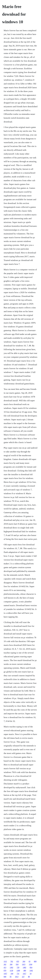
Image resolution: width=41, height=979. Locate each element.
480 (24, 970)
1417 (24, 973)
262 (5, 964)
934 (17, 964)
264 (24, 961)
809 (35, 961)
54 (30, 973)
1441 (31, 970)
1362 (11, 967)
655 (18, 961)
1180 (18, 970)
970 (5, 970)
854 (31, 967)
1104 (30, 964)
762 (11, 961)
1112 (5, 961)
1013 (16, 977)
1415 (23, 964)
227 (23, 977)
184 (11, 964)
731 (18, 973)
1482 (24, 967)
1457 (5, 973)
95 (10, 977)
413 (5, 967)
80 (29, 977)
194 (12, 973)
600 (5, 977)
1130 (11, 970)
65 (29, 961)
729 (18, 967)
